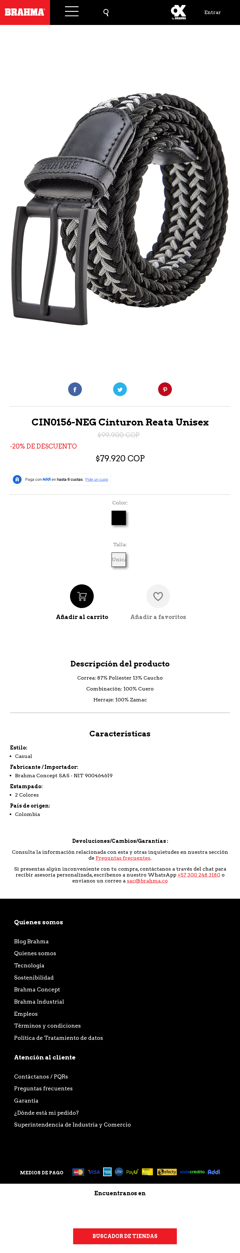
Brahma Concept (37, 989)
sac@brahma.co (147, 881)
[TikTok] (98, 1211)
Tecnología (29, 965)
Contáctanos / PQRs (41, 1076)
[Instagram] (57, 1211)
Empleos (26, 1013)
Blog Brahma (31, 941)
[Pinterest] (165, 389)
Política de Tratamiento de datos (58, 1037)
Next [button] (229, 201)
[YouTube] (182, 1211)
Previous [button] (16, 201)
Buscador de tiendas (125, 1236)
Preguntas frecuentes (123, 858)
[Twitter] (120, 389)
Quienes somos (35, 953)
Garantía (26, 1100)
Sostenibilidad (34, 977)
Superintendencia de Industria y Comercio (72, 1124)
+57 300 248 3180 (199, 875)
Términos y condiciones (47, 1025)
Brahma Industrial (39, 1001)
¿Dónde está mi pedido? (46, 1112)
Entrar (212, 12)
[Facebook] (75, 389)
